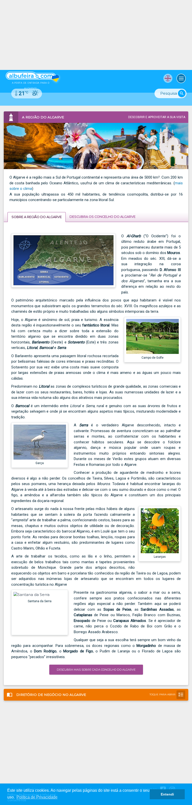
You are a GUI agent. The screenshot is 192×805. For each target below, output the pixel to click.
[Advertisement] (96, 35)
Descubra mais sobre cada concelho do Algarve (96, 669)
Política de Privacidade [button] (37, 797)
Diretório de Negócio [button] (95, 694)
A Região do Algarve (37, 217)
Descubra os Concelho (103, 217)
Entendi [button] (167, 794)
